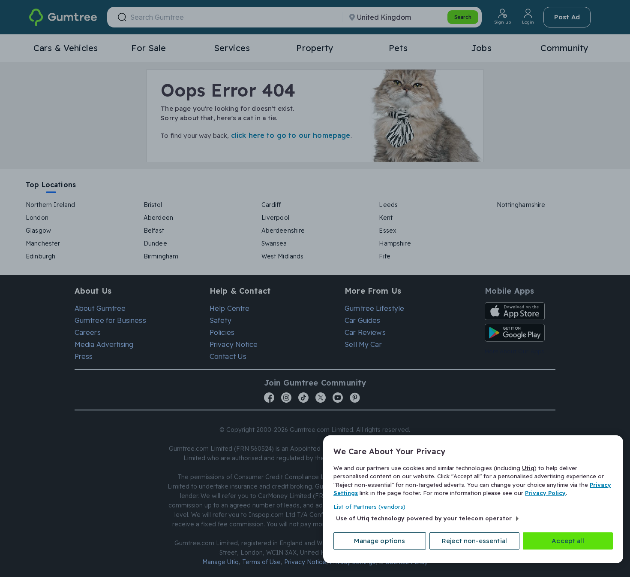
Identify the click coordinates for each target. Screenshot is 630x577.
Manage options (379, 541)
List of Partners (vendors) (369, 506)
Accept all (568, 541)
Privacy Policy (545, 492)
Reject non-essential (474, 541)
